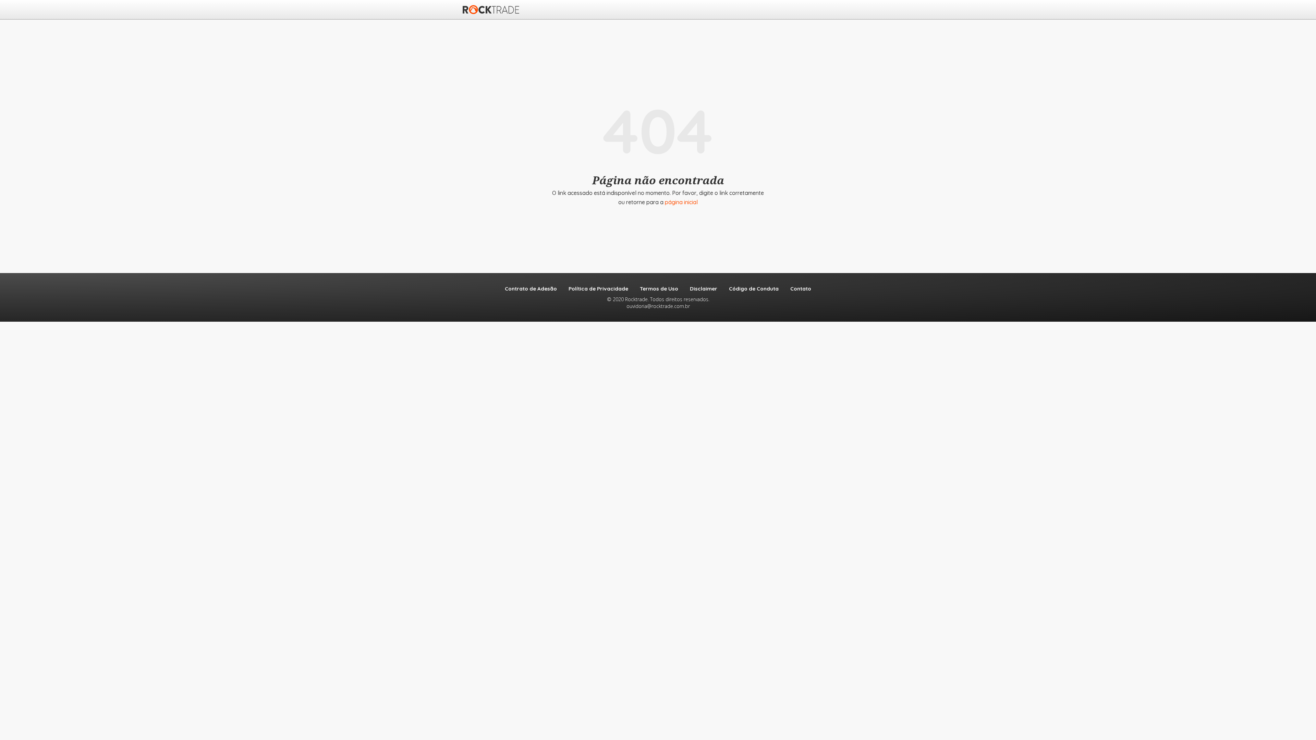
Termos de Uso (659, 288)
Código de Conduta (754, 288)
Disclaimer (703, 288)
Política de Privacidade (598, 288)
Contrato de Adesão (531, 288)
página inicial (681, 202)
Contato (800, 288)
